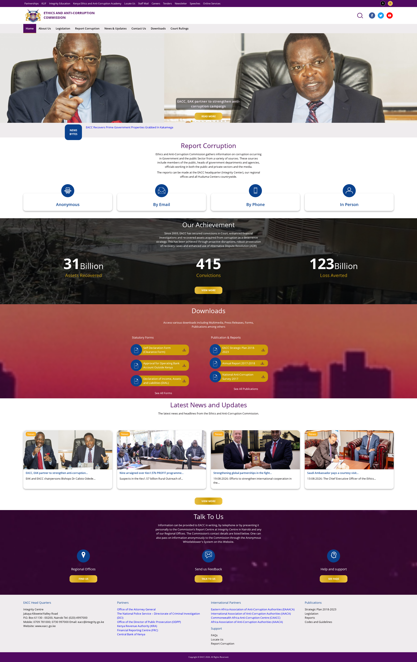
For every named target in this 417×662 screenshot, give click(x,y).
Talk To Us (208, 578)
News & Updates (115, 28)
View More (208, 290)
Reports (310, 617)
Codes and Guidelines (318, 622)
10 (225, 121)
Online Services (211, 3)
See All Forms (163, 393)
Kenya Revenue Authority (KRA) (137, 626)
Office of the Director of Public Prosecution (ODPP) (149, 622)
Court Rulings (179, 28)
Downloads (158, 28)
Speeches (195, 3)
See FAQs (333, 578)
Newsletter (181, 3)
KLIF (44, 3)
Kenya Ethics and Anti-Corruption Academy (97, 3)
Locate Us (129, 3)
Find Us (83, 578)
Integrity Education (59, 3)
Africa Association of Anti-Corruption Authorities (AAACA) (247, 622)
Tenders (167, 3)
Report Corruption (87, 28)
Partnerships (31, 3)
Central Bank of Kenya (131, 634)
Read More (208, 116)
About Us (45, 28)
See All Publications (246, 389)
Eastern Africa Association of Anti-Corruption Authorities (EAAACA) (253, 609)
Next (401, 129)
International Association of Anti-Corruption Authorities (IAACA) (251, 613)
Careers (156, 3)
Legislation (63, 28)
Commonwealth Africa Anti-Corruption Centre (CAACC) (245, 617)
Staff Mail (143, 3)
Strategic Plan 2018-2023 (320, 609)
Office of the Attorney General (136, 609)
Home (30, 28)
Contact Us (138, 28)
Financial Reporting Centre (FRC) (137, 630)
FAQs (214, 635)
